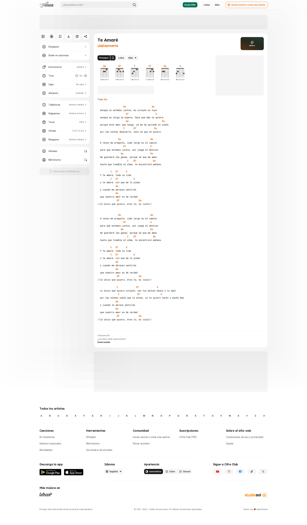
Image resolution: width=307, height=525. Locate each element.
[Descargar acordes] (68, 36)
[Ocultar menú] (43, 36)
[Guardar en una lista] (60, 36)
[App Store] (73, 472)
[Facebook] (240, 471)
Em (105, 99)
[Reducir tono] (76, 75)
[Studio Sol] (256, 494)
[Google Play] (50, 472)
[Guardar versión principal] (113, 57)
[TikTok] (251, 471)
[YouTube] (217, 471)
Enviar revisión (103, 342)
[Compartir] (85, 36)
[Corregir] (77, 36)
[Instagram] (228, 471)
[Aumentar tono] (85, 75)
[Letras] (45, 494)
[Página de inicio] (46, 5)
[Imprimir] (51, 36)
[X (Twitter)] (263, 471)
